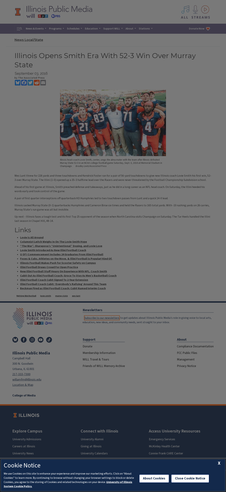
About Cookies (154, 478)
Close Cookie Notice (190, 478)
